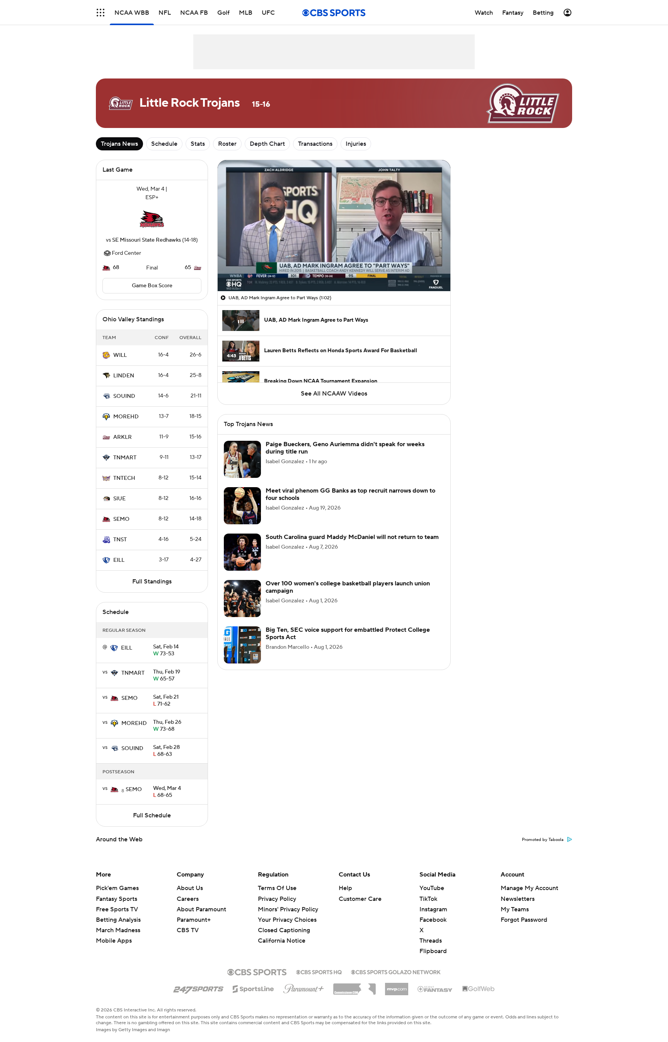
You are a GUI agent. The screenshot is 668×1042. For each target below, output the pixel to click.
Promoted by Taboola (543, 839)
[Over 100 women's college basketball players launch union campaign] (242, 598)
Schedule (164, 144)
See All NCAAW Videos (334, 393)
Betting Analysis (118, 920)
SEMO (121, 519)
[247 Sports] (198, 987)
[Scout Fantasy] (435, 989)
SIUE (119, 498)
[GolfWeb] (478, 989)
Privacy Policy (277, 899)
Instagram (433, 909)
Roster (227, 144)
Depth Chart (267, 144)
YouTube (431, 888)
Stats (198, 144)
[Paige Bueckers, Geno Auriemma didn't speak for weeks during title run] (242, 459)
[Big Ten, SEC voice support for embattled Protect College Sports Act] (242, 644)
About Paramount (201, 909)
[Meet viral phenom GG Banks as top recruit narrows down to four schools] (242, 505)
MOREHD (126, 416)
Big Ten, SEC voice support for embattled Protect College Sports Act (348, 633)
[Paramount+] (303, 987)
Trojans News (119, 144)
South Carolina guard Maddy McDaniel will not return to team (352, 537)
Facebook (432, 920)
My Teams (515, 909)
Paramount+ (194, 920)
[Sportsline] (253, 988)
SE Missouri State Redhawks (146, 240)
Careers (188, 899)
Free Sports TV (117, 909)
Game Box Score (152, 285)
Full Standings (152, 581)
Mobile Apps (114, 941)
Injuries (356, 144)
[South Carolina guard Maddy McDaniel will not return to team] (242, 552)
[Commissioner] (354, 986)
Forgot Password (524, 920)
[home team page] (152, 218)
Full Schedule (152, 815)
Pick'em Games (117, 888)
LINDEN (123, 375)
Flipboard (433, 951)
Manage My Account (529, 888)
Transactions (315, 144)
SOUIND (124, 396)
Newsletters (518, 899)
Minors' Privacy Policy (288, 909)
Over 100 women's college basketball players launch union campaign (348, 587)
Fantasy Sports (116, 899)
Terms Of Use (277, 888)
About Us (190, 888)
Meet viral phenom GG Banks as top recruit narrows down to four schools (350, 494)
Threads (430, 941)
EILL (118, 560)
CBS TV (188, 930)
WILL (120, 355)
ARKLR (122, 437)
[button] (100, 12)
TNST (120, 539)
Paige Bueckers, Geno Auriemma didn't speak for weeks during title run (345, 447)
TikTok (428, 899)
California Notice (281, 933)
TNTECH (124, 478)
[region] (334, 225)
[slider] (334, 268)
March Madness (118, 930)
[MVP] (396, 986)
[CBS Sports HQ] (319, 971)
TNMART (124, 457)
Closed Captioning (284, 923)
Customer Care (360, 899)
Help (345, 888)
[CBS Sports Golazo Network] (396, 971)
